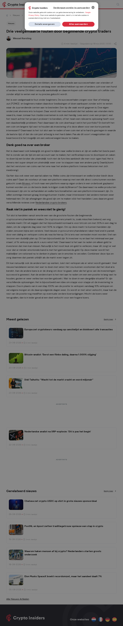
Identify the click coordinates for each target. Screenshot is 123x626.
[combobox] (93, 7)
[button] (44, 24)
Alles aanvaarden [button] (78, 24)
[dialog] (61, 16)
